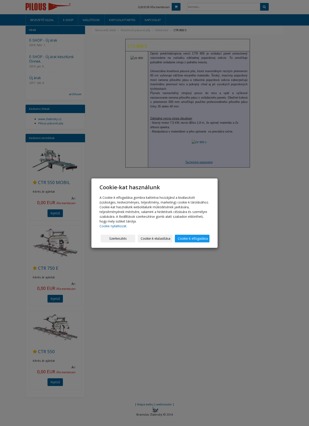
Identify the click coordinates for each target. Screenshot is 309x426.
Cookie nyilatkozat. (113, 226)
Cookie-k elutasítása (155, 238)
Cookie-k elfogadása (193, 238)
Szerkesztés (118, 238)
